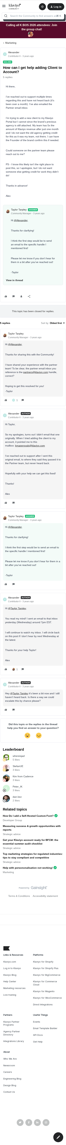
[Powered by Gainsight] (33, 888)
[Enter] (6, 15)
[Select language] (42, 6)
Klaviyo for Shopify (43, 961)
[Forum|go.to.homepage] (15, 7)
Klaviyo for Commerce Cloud (45, 983)
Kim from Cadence (23, 776)
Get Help (38, 1041)
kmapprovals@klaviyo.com (30, 445)
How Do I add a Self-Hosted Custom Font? (28, 815)
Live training (9, 995)
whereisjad (19, 756)
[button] (4, 7)
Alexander (13, 52)
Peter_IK (17, 786)
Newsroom (9, 1065)
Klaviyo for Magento (44, 991)
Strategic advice (12, 834)
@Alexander (20, 220)
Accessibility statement (45, 896)
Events (36, 1021)
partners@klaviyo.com (35, 372)
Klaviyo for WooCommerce (47, 998)
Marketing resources (14, 988)
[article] (33, 367)
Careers (7, 1072)
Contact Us (9, 1092)
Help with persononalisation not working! (28, 867)
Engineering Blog (12, 1078)
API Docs (38, 1035)
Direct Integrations (43, 1004)
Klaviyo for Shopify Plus (45, 968)
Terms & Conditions (19, 896)
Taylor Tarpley (19, 209)
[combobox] (33, 15)
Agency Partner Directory (11, 1033)
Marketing (10, 42)
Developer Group (12, 820)
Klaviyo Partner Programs (11, 1023)
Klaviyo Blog (9, 975)
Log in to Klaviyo (12, 968)
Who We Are (10, 1058)
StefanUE (18, 766)
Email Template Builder (45, 1028)
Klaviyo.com (9, 961)
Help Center (9, 981)
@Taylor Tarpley (17, 608)
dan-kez (17, 796)
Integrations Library (13, 1041)
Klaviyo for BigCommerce (46, 975)
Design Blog (9, 1085)
